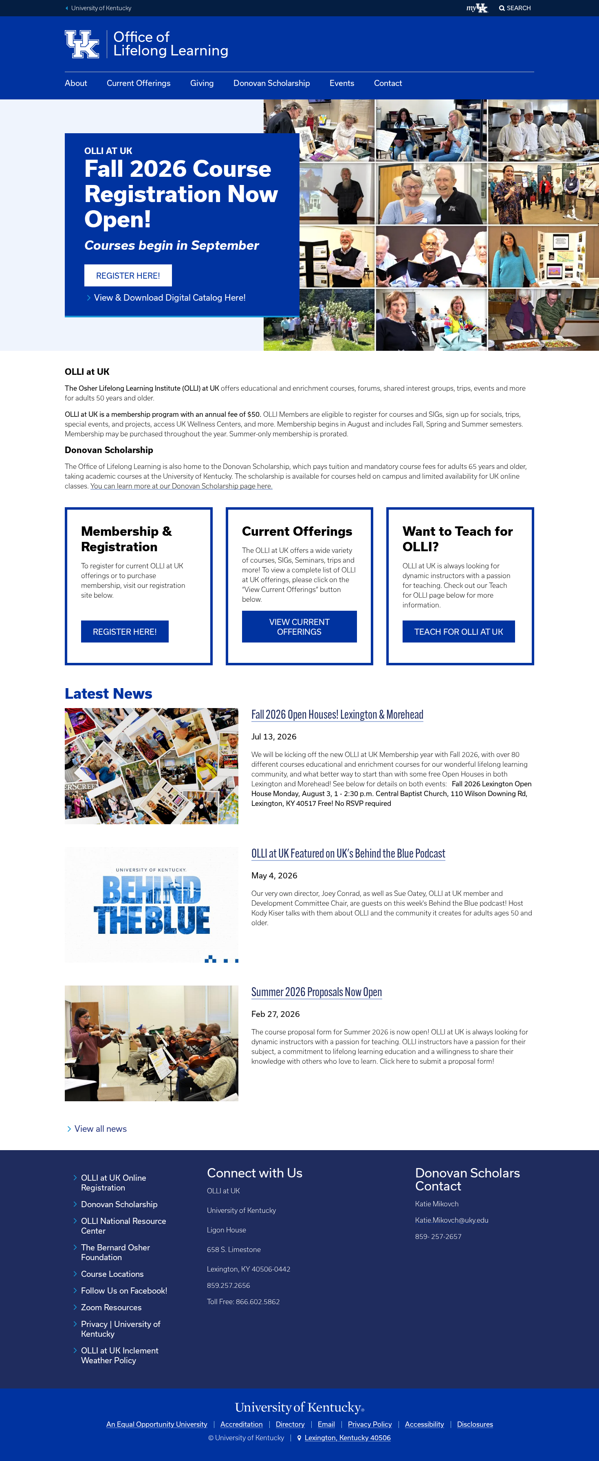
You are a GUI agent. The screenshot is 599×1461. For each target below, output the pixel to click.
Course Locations (112, 1274)
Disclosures (475, 1424)
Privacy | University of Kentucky (121, 1329)
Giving (202, 83)
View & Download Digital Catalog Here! (170, 297)
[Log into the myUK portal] (478, 8)
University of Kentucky (101, 8)
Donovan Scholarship (271, 83)
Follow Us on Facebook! (124, 1290)
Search (519, 8)
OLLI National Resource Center (123, 1226)
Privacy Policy (370, 1424)
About (76, 83)
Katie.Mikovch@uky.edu (452, 1220)
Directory (290, 1424)
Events (342, 83)
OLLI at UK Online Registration (113, 1182)
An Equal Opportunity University (156, 1424)
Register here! (128, 275)
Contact (388, 83)
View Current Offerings (299, 627)
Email (326, 1424)
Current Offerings (139, 83)
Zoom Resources (111, 1307)
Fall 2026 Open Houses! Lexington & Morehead (337, 715)
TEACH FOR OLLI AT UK (458, 631)
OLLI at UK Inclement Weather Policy (120, 1355)
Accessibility (424, 1424)
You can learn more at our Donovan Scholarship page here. (181, 486)
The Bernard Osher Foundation (115, 1252)
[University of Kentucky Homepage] (299, 1408)
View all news (101, 1128)
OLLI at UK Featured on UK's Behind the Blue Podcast (348, 854)
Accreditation (241, 1424)
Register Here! (125, 631)
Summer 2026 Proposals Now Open (316, 993)
